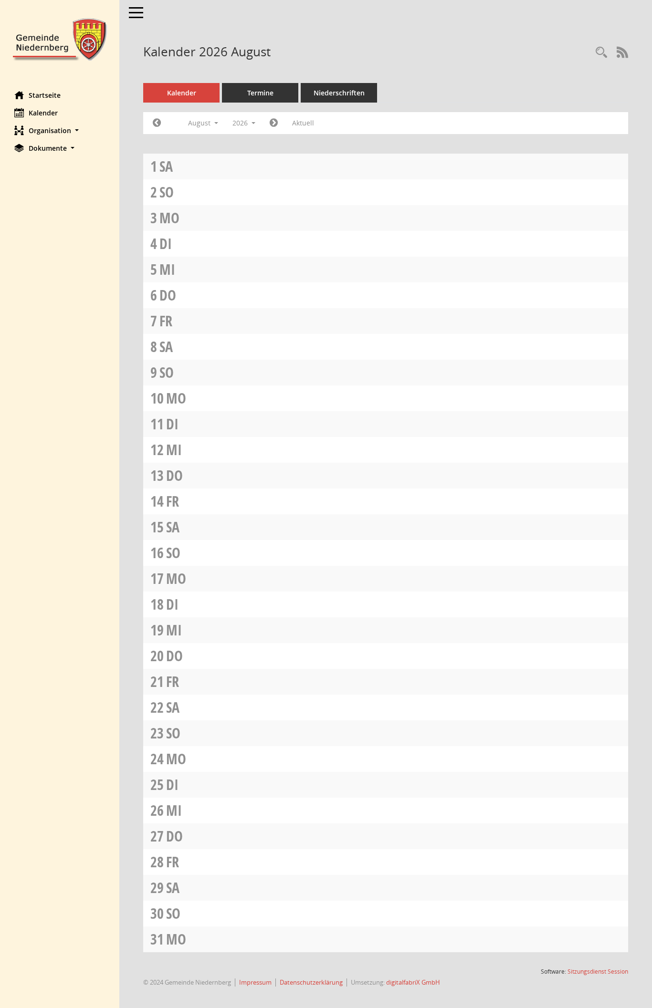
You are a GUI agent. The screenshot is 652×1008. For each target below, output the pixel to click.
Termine (260, 92)
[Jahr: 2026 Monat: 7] (157, 123)
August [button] (200, 122)
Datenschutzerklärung (311, 982)
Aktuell (303, 122)
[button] (59, 130)
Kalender (43, 112)
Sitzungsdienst (598, 971)
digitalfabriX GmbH (413, 982)
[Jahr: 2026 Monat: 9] (274, 123)
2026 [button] (241, 122)
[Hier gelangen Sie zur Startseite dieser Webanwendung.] (59, 38)
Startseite (45, 95)
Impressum (255, 982)
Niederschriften (339, 92)
